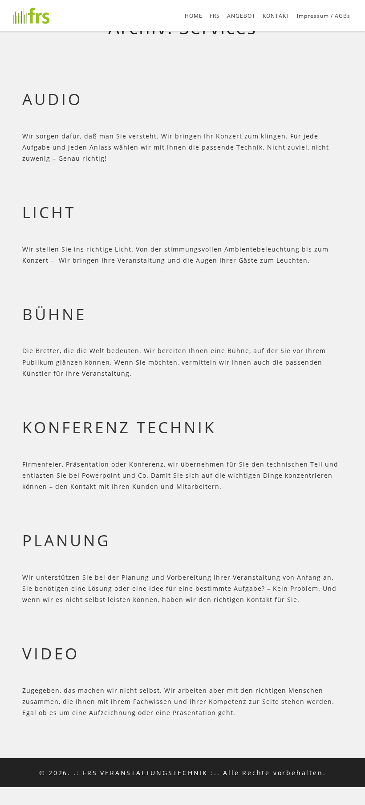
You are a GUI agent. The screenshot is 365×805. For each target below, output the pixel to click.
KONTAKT (276, 16)
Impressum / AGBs (323, 16)
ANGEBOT (241, 16)
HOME (194, 16)
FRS (215, 16)
